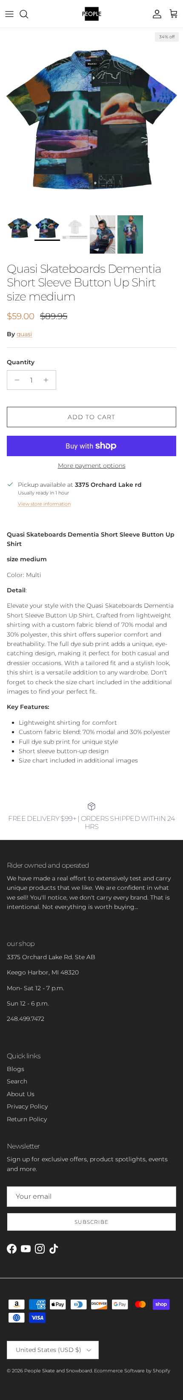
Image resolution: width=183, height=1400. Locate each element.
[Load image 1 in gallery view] (91, 119)
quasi (24, 334)
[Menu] (9, 14)
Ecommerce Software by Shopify (132, 1371)
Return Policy (27, 1119)
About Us (20, 1094)
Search (17, 1081)
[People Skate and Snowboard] (91, 13)
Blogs (15, 1069)
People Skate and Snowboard (58, 1371)
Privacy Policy (27, 1106)
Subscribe (91, 1222)
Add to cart (91, 417)
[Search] (28, 14)
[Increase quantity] (48, 380)
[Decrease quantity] (14, 380)
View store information (44, 504)
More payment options (92, 465)
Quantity (20, 362)
